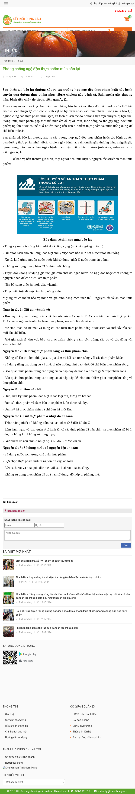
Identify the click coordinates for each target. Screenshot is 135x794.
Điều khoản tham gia (16, 725)
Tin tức (20, 60)
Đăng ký (112, 3)
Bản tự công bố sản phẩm (87, 737)
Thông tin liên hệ (82, 731)
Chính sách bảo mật (16, 731)
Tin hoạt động (25, 565)
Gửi (125, 545)
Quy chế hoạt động (15, 720)
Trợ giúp (98, 3)
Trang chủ (8, 60)
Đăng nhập (128, 3)
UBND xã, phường (82, 725)
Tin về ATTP (10, 76)
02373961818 (123, 10)
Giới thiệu (10, 714)
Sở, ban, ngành (81, 720)
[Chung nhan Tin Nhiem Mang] (20, 767)
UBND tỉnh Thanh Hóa (85, 714)
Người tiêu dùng (14, 762)
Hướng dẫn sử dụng (16, 737)
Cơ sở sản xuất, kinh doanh (20, 757)
